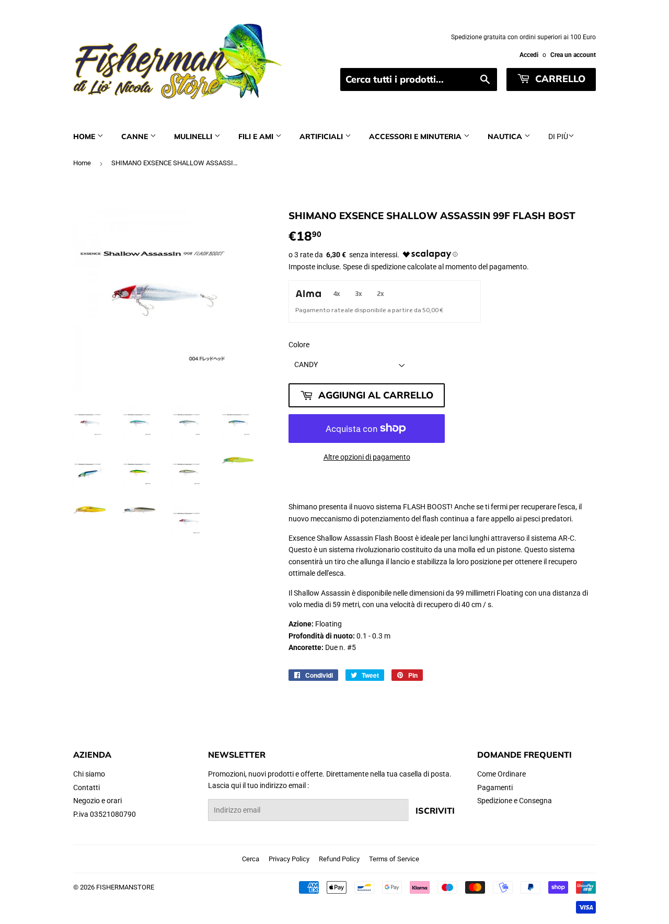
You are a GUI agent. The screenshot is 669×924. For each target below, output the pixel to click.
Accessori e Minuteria (416, 136)
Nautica (506, 136)
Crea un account (573, 55)
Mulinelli (194, 136)
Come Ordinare (501, 774)
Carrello (559, 79)
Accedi (529, 55)
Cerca (250, 859)
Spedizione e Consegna (514, 800)
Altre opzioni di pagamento (367, 457)
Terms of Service (394, 859)
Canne (135, 136)
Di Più (558, 136)
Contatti (86, 787)
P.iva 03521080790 (104, 814)
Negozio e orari (97, 800)
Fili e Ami (256, 136)
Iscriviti (435, 810)
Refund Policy (339, 859)
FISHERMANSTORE (125, 887)
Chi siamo (89, 774)
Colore (299, 344)
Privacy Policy (289, 859)
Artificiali (322, 136)
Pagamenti (495, 787)
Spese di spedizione (374, 267)
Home (85, 136)
